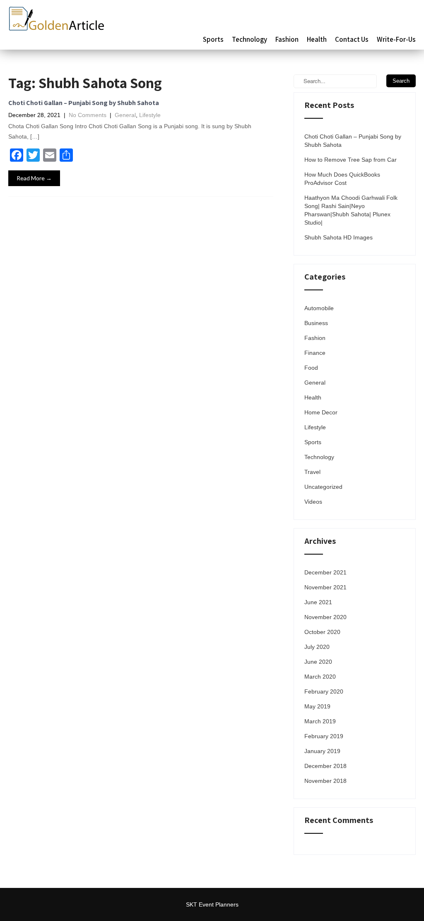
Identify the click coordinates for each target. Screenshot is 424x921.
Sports (213, 39)
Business (316, 323)
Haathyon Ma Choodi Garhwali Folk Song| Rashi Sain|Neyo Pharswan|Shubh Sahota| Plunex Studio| (351, 210)
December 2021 (325, 572)
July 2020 (317, 647)
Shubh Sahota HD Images (338, 237)
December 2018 (325, 766)
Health (317, 39)
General (125, 115)
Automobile (319, 308)
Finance (314, 352)
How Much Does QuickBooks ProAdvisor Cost (342, 178)
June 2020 (318, 661)
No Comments (87, 115)
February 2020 (323, 691)
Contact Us (352, 39)
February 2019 (323, 736)
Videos (313, 501)
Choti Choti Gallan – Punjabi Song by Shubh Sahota (83, 102)
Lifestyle (150, 115)
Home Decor (320, 412)
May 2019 (317, 706)
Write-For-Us (396, 39)
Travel (312, 472)
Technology (249, 39)
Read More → (34, 178)
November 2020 (325, 617)
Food (311, 367)
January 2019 (322, 751)
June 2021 (318, 602)
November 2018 (325, 780)
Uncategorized (323, 486)
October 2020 (322, 632)
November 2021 (325, 587)
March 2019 (320, 721)
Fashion (287, 39)
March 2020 (320, 676)
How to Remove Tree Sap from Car (350, 159)
